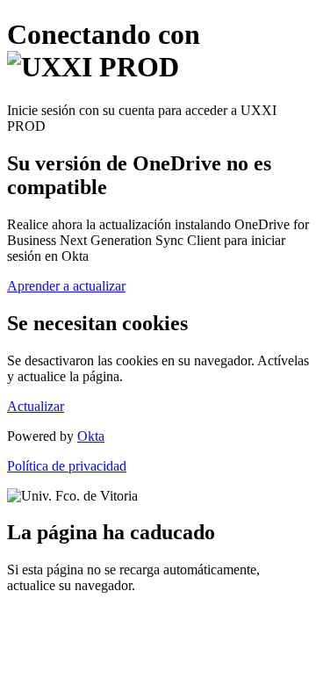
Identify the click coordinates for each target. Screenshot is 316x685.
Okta (90, 436)
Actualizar (35, 406)
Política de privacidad (66, 465)
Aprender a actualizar (66, 285)
